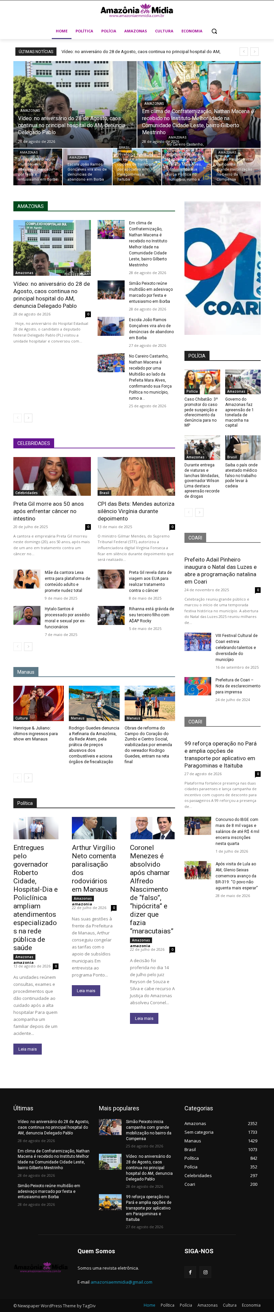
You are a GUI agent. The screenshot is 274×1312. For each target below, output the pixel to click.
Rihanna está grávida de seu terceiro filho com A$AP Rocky (151, 615)
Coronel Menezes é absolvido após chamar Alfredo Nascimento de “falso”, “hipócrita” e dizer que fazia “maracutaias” (151, 889)
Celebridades (26, 492)
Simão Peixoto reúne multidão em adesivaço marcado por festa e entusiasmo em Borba (49, 1191)
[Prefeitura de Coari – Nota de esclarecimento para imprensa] (197, 686)
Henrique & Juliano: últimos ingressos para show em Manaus (35, 733)
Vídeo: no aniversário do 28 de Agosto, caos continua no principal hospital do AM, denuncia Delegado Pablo (51, 294)
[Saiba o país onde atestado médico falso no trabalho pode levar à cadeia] (243, 447)
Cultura (21, 718)
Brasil (124, 147)
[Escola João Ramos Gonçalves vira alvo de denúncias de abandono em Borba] (87, 167)
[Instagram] (205, 1272)
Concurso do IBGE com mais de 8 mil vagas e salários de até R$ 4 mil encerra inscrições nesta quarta (237, 831)
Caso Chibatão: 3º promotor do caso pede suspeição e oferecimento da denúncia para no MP (201, 412)
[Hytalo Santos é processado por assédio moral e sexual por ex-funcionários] (26, 615)
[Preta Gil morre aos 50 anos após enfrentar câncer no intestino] (52, 476)
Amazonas (30, 111)
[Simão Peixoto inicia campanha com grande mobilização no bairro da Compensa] (236, 167)
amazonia (23, 962)
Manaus (78, 718)
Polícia (192, 391)
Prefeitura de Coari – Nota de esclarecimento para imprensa (238, 686)
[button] (214, 31)
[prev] (244, 51)
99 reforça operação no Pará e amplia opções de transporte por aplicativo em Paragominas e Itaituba (148, 1208)
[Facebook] (190, 1272)
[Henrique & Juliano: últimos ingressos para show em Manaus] (38, 703)
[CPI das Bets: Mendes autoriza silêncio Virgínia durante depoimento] (136, 476)
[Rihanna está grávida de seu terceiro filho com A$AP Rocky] (111, 615)
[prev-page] (17, 418)
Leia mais (27, 1049)
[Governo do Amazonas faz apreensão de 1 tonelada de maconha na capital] (243, 382)
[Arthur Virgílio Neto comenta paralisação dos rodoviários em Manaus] (94, 828)
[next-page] (28, 418)
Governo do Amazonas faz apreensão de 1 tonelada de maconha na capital (239, 412)
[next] (254, 51)
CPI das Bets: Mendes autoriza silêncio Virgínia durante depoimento (136, 511)
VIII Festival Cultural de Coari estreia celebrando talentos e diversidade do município (237, 647)
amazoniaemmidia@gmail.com (121, 1282)
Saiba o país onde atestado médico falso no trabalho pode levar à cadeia (241, 475)
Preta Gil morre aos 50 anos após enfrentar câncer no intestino (48, 511)
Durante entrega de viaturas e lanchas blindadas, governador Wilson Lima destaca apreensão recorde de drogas (202, 481)
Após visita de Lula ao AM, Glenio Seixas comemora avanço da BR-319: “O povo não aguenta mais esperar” (237, 876)
